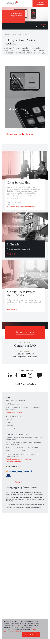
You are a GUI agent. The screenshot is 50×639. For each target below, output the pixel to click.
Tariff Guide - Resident (15, 428)
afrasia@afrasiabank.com (25, 376)
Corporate (10, 451)
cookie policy (26, 632)
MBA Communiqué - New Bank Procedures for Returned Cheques (24, 485)
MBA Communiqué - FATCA (17, 481)
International (18, 36)
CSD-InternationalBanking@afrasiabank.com (24, 218)
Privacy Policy (11, 523)
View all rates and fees (15, 437)
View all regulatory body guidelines (21, 490)
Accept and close (29, 636)
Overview (42, 25)
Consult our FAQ (25, 364)
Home (8, 36)
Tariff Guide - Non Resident (17, 424)
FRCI (8, 550)
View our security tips (15, 492)
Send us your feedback (24, 521)
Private (9, 448)
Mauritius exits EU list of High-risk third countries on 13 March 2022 (22, 465)
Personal (10, 444)
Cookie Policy (23, 523)
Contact (36, 521)
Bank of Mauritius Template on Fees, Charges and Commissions (21, 432)
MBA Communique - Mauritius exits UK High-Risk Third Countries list (22, 471)
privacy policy (10, 632)
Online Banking (39, 28)
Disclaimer (10, 521)
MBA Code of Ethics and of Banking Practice (21, 476)
